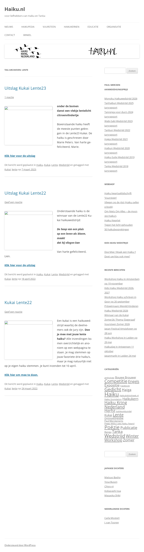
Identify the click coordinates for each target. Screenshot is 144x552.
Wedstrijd (64, 165)
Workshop (113, 440)
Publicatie (128, 427)
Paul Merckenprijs (113, 420)
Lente (54, 165)
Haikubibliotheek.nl (129, 395)
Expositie (112, 385)
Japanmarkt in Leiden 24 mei (120, 355)
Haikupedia (27, 26)
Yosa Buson (110, 482)
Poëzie (112, 427)
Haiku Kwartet (112, 220)
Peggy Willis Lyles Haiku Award (119, 423)
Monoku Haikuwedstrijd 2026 (120, 98)
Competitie (115, 381)
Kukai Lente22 (18, 302)
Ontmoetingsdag (113, 418)
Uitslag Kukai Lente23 (25, 88)
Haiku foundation (113, 399)
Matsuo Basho (112, 477)
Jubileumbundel (124, 411)
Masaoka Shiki (112, 495)
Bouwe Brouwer (125, 377)
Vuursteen (49, 26)
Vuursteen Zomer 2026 (117, 324)
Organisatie (114, 26)
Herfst (109, 410)
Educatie (93, 26)
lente (14, 169)
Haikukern (130, 399)
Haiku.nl (14, 9)
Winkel (27, 35)
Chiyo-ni (109, 486)
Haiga (126, 389)
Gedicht (112, 389)
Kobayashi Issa (112, 491)
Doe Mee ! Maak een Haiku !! (120, 252)
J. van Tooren (111, 522)
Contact (9, 35)
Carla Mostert (112, 518)
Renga (107, 432)
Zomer (128, 440)
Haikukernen (71, 26)
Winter (132, 436)
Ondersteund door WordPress (20, 545)
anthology (109, 377)
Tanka (117, 431)
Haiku (39, 165)
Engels (133, 381)
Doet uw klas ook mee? (117, 256)
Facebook (125, 385)
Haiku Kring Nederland (115, 404)
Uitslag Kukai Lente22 (25, 193)
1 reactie (9, 97)
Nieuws (8, 26)
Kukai (47, 165)
